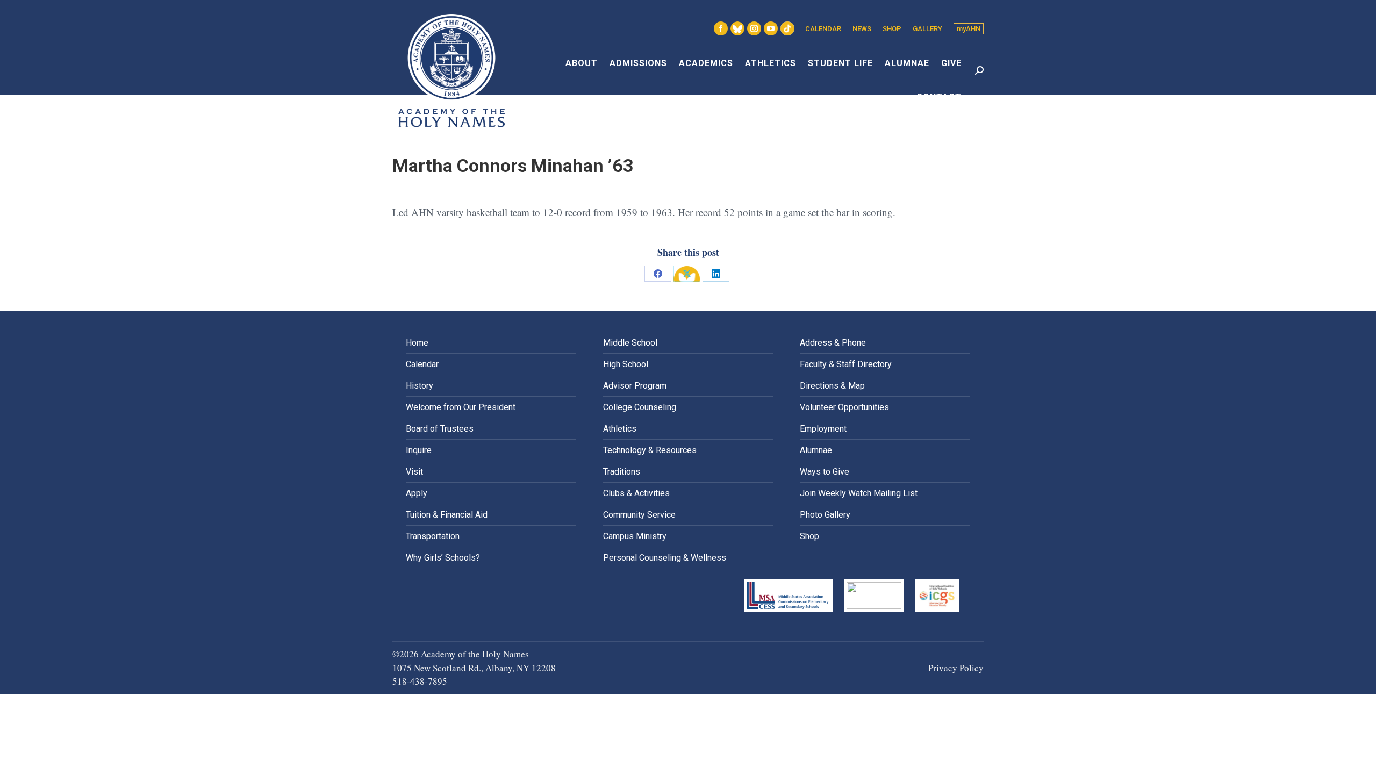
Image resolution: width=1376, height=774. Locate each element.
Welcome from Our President (460, 407)
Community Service (639, 515)
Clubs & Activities (636, 493)
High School (625, 364)
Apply (416, 493)
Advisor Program (634, 386)
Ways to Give (824, 472)
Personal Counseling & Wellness (664, 558)
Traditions (621, 472)
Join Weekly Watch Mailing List (859, 493)
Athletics (619, 429)
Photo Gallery (825, 515)
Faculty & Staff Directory (846, 364)
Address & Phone (833, 343)
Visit (414, 472)
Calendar (422, 364)
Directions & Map (832, 386)
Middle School (630, 343)
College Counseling (639, 407)
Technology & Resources (650, 450)
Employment (823, 429)
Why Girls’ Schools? (443, 558)
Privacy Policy (956, 668)
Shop (809, 536)
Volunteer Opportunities (844, 407)
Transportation (433, 536)
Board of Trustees (440, 429)
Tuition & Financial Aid (447, 515)
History (419, 386)
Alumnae (816, 450)
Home (417, 343)
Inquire (419, 450)
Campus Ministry (634, 536)
